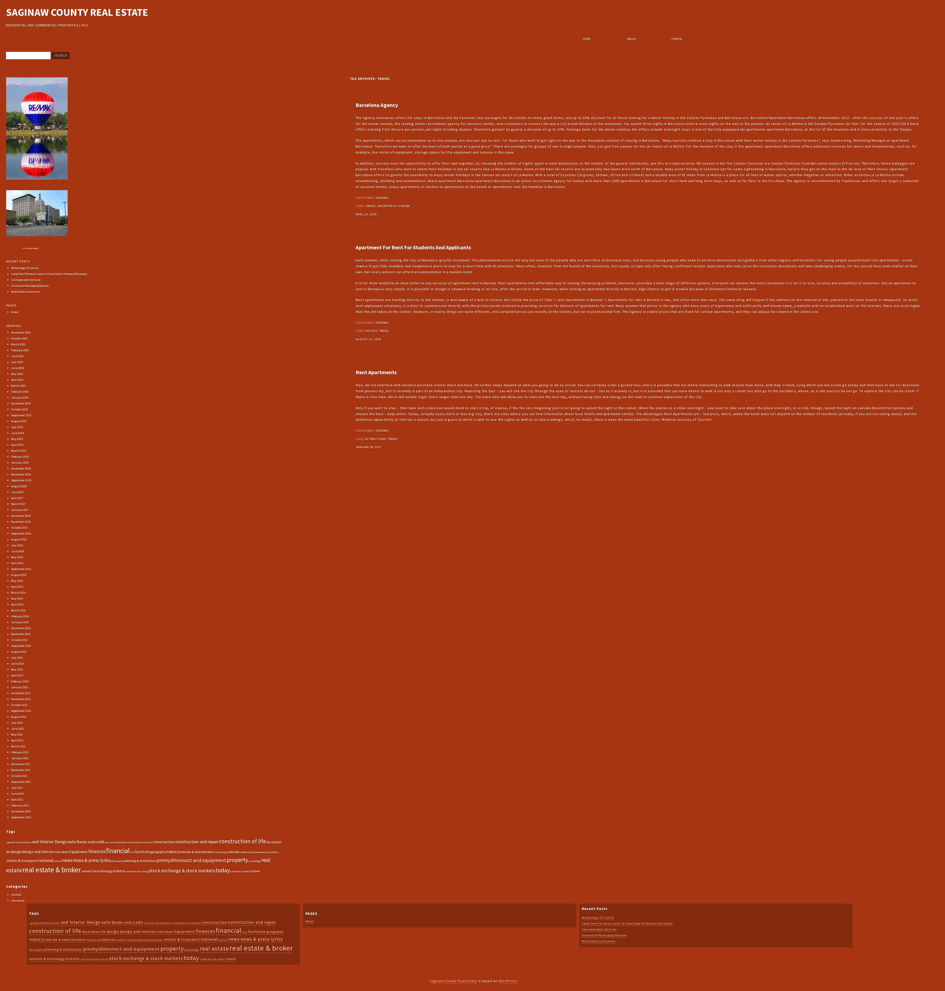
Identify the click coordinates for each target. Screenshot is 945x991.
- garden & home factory (19, 842)
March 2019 (18, 451)
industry (173, 851)
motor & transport (22, 860)
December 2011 (21, 764)
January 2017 (19, 510)
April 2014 (17, 604)
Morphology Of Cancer (25, 268)
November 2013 (21, 634)
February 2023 (20, 350)
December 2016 (21, 516)
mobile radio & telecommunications (259, 852)
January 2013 (19, 687)
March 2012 (18, 746)
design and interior (38, 851)
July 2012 (17, 722)
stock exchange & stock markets (182, 870)
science (119, 870)
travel (370, 206)
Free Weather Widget (30, 248)
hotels (371, 331)
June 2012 (17, 728)
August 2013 (18, 652)
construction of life (242, 841)
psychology (255, 861)
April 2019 (17, 445)
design (16, 851)
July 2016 (17, 545)
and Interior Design (49, 841)
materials (233, 852)
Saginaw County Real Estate (77, 12)
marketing (220, 852)
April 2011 (17, 799)
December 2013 (21, 628)
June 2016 (17, 551)
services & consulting (137, 871)
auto (72, 841)
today (223, 870)
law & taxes (194, 852)
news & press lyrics (91, 860)
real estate (17, 900)
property (237, 859)
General (382, 198)
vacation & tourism (394, 206)
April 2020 (17, 380)
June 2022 (17, 356)
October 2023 (19, 338)
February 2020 (20, 391)
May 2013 (17, 669)
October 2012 (19, 705)
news (67, 860)
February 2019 (20, 456)
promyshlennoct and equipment (191, 860)
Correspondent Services (25, 280)
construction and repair (196, 841)
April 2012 (17, 740)
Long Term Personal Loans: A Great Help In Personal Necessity (49, 274)
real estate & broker (51, 869)
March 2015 (18, 592)
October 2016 (19, 527)
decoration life (94, 932)
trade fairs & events (241, 871)
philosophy (117, 861)
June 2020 (17, 368)
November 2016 (21, 521)
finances (97, 851)
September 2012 (21, 711)
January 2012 (19, 758)
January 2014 (19, 622)
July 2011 (17, 787)
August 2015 (18, 575)
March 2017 (18, 504)
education (62, 852)
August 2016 (18, 539)
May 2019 (17, 439)
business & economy (116, 842)
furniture (142, 851)
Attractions (375, 439)
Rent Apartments (376, 372)
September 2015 (21, 569)
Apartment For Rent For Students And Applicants (413, 247)
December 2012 (21, 693)
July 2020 (17, 362)
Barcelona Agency (377, 104)
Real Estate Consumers (25, 291)
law (182, 852)
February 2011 (20, 805)
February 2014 (20, 616)
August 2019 (18, 421)
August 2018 (18, 486)
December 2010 (21, 811)
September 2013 (21, 646)
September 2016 (21, 533)
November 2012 (21, 699)
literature (208, 852)
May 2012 (17, 734)
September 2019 (21, 415)
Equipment (78, 851)
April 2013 (17, 675)
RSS (84, 25)
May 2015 (17, 581)
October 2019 (19, 409)
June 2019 (17, 433)
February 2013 (20, 681)
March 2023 (18, 344)
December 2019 (21, 403)
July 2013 (17, 657)
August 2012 (18, 717)
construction (164, 841)
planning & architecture (140, 861)
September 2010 (21, 817)
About (631, 39)
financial (118, 850)
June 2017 (17, 492)
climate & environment (140, 842)
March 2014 (18, 610)
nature (57, 861)
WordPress (508, 981)
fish (132, 852)
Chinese (676, 39)
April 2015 (17, 586)
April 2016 (17, 563)
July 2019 (17, 427)
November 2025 (21, 332)
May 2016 (17, 557)
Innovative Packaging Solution (30, 285)
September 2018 (21, 480)
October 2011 (19, 776)
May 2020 (17, 374)
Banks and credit (91, 841)
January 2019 (19, 462)
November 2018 (21, 474)
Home (587, 39)
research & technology (96, 871)
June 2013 (17, 663)
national (45, 860)
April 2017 (17, 498)
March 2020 (18, 385)
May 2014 (17, 598)
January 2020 (19, 397)
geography (158, 852)
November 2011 (21, 770)
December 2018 (21, 468)
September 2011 (21, 782)
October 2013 (19, 640)
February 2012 (20, 752)
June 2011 (17, 793)
